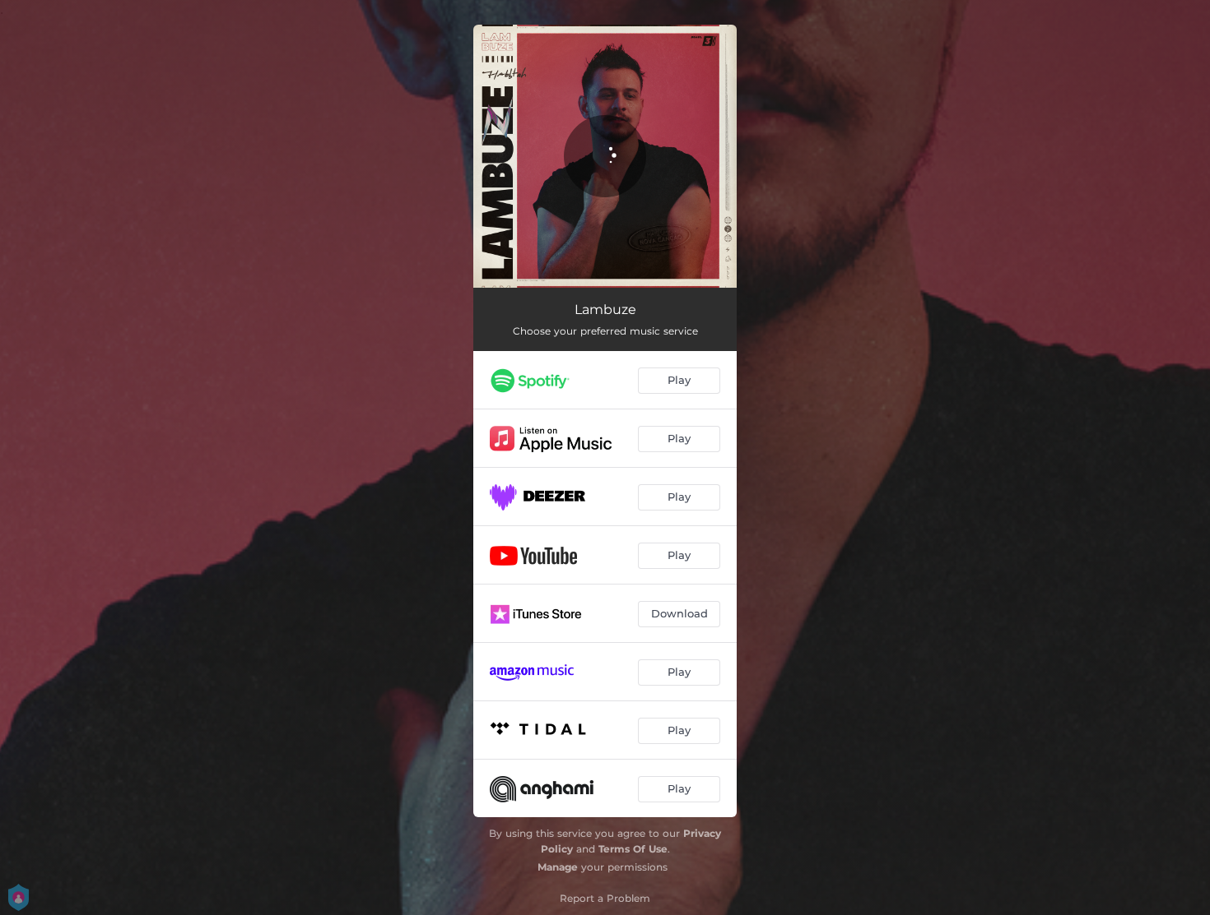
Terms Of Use (633, 849)
